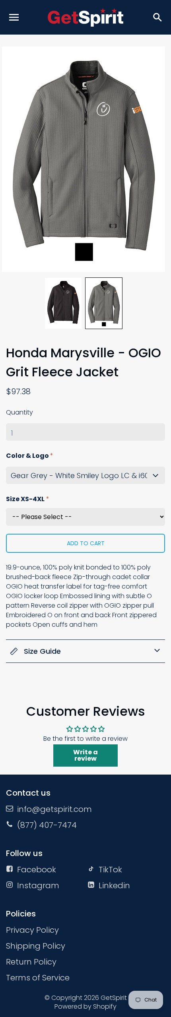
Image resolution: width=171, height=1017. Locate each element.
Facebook (36, 869)
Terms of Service (38, 977)
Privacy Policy (32, 930)
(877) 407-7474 (47, 825)
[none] (63, 303)
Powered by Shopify (85, 1006)
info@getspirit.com (54, 809)
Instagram (38, 885)
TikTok (110, 869)
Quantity (19, 412)
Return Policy (31, 961)
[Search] (157, 17)
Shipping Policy (35, 945)
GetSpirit (114, 997)
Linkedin (114, 885)
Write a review (85, 755)
